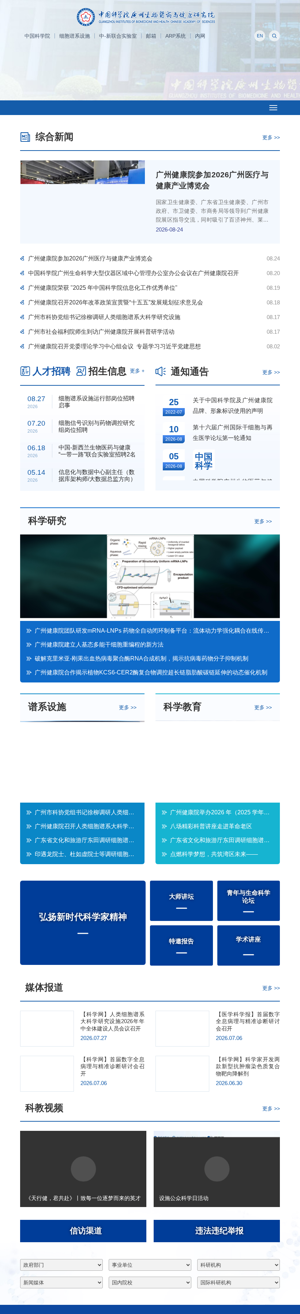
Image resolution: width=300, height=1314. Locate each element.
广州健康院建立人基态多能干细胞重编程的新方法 (99, 644)
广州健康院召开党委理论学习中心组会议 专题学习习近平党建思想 (114, 346)
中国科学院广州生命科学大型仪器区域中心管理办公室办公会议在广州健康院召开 (133, 273)
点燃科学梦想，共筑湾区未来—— (221, 854)
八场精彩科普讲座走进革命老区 (211, 826)
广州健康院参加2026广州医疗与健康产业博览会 (90, 258)
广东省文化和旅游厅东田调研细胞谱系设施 (86, 840)
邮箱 (151, 36)
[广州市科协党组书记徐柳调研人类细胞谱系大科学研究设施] (82, 762)
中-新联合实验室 (118, 36)
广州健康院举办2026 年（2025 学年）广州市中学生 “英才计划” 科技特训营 (221, 812)
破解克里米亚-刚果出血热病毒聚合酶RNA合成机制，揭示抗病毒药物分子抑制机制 (141, 658)
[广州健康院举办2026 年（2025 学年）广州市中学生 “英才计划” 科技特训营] (217, 762)
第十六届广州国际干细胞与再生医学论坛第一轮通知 (233, 432)
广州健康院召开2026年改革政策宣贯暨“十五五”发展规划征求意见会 (115, 302)
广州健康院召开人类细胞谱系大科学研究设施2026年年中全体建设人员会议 (86, 826)
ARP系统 (175, 36)
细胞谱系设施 (74, 36)
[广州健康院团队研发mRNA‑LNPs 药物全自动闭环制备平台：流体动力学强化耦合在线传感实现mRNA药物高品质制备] (150, 577)
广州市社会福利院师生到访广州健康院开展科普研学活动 (101, 332)
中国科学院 (37, 36)
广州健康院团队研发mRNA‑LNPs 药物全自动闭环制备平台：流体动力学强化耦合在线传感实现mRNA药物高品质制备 (154, 631)
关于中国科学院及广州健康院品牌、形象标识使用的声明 (233, 405)
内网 (200, 36)
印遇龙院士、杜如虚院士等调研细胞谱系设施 (86, 854)
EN (260, 35)
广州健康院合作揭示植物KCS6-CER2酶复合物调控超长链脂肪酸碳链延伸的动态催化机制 (151, 672)
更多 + (137, 371)
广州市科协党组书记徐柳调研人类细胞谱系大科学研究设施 (104, 317)
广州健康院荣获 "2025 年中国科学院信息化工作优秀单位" (102, 288)
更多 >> (271, 137)
